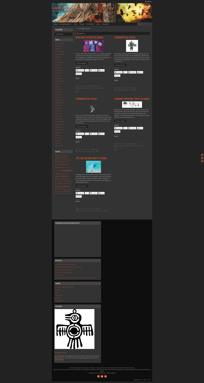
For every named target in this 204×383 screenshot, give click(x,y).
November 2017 (59, 70)
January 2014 (58, 97)
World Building (61, 193)
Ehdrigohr (96, 86)
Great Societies (95, 210)
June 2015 (58, 84)
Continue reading (81, 63)
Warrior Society (118, 147)
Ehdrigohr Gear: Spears (86, 98)
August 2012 (58, 132)
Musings (57, 298)
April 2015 (58, 89)
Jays (55, 183)
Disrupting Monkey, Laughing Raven (65, 264)
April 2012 (58, 143)
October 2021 (59, 46)
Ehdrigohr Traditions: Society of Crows (131, 98)
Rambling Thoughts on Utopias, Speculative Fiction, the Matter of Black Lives (75, 277)
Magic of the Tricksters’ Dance (63, 269)
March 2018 (58, 67)
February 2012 (59, 146)
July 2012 (57, 135)
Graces (89, 210)
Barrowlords (57, 160)
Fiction (57, 292)
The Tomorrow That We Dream (63, 272)
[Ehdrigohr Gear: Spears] (93, 107)
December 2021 (59, 43)
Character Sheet (65, 162)
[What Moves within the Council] (93, 46)
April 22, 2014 (127, 143)
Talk (55, 191)
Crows (117, 145)
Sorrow (61, 189)
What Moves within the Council (90, 37)
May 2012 (57, 140)
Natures (56, 189)
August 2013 (58, 105)
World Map (68, 193)
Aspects (93, 88)
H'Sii (71, 181)
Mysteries (132, 145)
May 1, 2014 (88, 149)
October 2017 (59, 73)
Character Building (66, 160)
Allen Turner (80, 86)
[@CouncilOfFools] (148, 1)
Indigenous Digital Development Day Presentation (68, 267)
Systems (69, 189)
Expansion (103, 88)
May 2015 (57, 86)
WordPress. (148, 379)
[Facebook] (146, 1)
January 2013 (58, 119)
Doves (62, 167)
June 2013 (58, 108)
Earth (60, 171)
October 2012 (59, 127)
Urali (65, 191)
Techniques (137, 145)
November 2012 (59, 124)
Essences (64, 173)
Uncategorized (59, 300)
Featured (78, 90)
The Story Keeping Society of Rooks (91, 158)
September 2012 (59, 129)
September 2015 (59, 81)
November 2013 (59, 100)
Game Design (67, 179)
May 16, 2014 (127, 88)
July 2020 (57, 59)
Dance (67, 165)
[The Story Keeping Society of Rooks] (93, 167)
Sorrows (65, 189)
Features (57, 179)
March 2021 (58, 49)
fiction (62, 179)
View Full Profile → (59, 361)
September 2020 (59, 54)
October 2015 (59, 78)
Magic (60, 186)
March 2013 (58, 113)
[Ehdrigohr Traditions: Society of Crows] (132, 104)
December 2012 (59, 121)
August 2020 (58, 57)
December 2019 (59, 62)
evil (68, 174)
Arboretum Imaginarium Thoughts (64, 287)
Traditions (143, 145)
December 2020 (59, 51)
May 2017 (57, 76)
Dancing (57, 167)
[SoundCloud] (150, 1)
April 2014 (58, 94)
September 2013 (59, 102)
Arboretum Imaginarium (83, 88)
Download (67, 167)
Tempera (142, 379)
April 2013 (58, 111)
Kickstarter (60, 184)
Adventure (58, 155)
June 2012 (58, 137)
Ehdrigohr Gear (124, 90)
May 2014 (57, 92)
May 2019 (57, 65)
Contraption (57, 164)
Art (90, 88)
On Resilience (59, 275)
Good (56, 181)
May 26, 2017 (89, 86)
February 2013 (59, 116)
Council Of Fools (60, 8)
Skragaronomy (60, 352)
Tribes (62, 191)
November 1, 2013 (90, 208)
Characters (58, 162)
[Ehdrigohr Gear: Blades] (132, 46)
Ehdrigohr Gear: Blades (125, 37)
